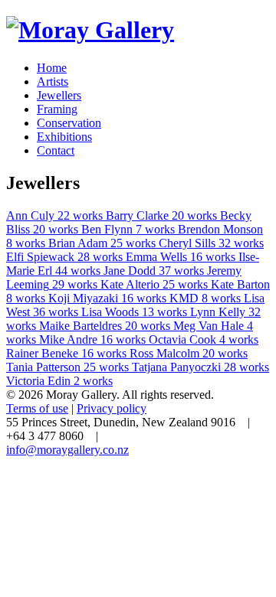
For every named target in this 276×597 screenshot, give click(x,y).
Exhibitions (64, 136)
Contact (55, 150)
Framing (57, 109)
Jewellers (59, 95)
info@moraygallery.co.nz (67, 449)
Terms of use (37, 408)
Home (52, 67)
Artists (52, 81)
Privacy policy (111, 408)
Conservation (69, 122)
